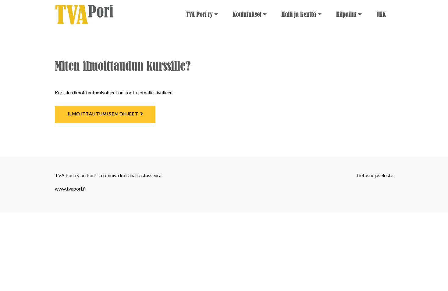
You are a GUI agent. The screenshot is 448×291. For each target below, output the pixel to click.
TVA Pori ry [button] (199, 14)
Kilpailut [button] (346, 14)
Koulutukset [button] (247, 14)
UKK (381, 14)
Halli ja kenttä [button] (298, 14)
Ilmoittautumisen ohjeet (103, 113)
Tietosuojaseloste (374, 175)
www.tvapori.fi (70, 188)
